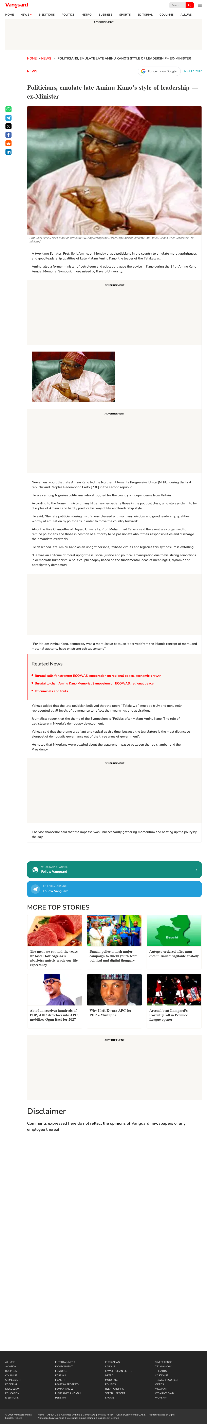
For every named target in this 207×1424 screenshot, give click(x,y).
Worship (161, 1397)
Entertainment (65, 1362)
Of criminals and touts (51, 691)
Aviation (10, 1366)
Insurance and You (68, 1393)
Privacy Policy (105, 1414)
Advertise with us (70, 1414)
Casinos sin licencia (108, 1418)
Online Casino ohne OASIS (131, 1414)
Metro (86, 15)
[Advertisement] (114, 313)
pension (60, 1397)
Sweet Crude (163, 1362)
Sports (125, 15)
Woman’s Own (164, 1393)
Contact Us (89, 1414)
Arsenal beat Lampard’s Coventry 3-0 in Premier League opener (168, 1014)
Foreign (60, 1375)
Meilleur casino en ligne (161, 1414)
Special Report (115, 1393)
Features (61, 1371)
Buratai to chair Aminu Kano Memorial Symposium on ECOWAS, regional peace (94, 683)
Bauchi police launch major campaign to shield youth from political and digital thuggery (113, 955)
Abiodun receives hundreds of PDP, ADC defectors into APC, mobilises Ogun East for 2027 (54, 1014)
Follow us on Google (162, 71)
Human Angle (64, 1388)
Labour (110, 1366)
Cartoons (161, 1375)
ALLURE (186, 15)
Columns (166, 15)
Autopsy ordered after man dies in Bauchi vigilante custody (174, 953)
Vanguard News (16, 5)
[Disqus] (114, 1194)
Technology (163, 1366)
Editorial (145, 15)
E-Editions (12, 1397)
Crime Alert (13, 1379)
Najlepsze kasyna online (51, 1418)
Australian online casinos (81, 1418)
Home (9, 15)
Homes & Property (67, 1384)
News (25, 15)
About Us (52, 1414)
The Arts (161, 1371)
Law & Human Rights (118, 1371)
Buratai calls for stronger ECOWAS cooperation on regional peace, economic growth (98, 676)
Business (105, 15)
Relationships (114, 1388)
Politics (68, 15)
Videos (159, 1384)
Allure (10, 1362)
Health (59, 1379)
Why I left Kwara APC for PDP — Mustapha (110, 1012)
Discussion (12, 1388)
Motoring (111, 1379)
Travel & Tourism (166, 1379)
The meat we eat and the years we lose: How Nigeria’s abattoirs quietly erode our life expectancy (54, 957)
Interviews (112, 1362)
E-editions (47, 15)
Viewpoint (162, 1388)
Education (12, 1393)
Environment (64, 1366)
